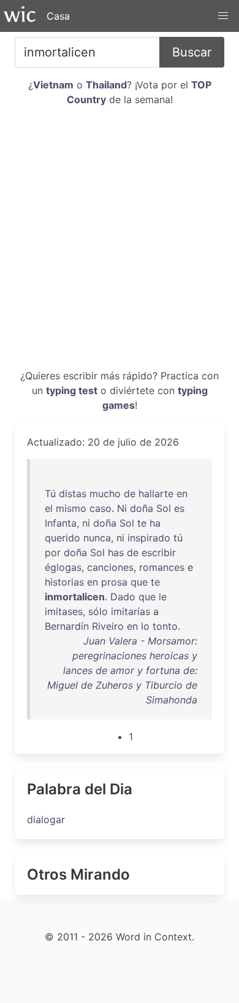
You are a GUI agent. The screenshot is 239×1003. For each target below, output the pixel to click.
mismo (71, 508)
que (139, 582)
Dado (122, 597)
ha (155, 523)
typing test (71, 390)
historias (64, 582)
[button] (223, 16)
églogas (63, 567)
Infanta (61, 523)
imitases (64, 611)
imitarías (130, 611)
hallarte (155, 493)
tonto (165, 626)
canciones (110, 567)
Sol (163, 508)
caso (100, 508)
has (116, 552)
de (129, 493)
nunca (97, 538)
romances (161, 567)
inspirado (148, 538)
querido (62, 538)
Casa (58, 16)
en (182, 493)
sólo (98, 611)
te (141, 523)
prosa (114, 582)
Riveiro (108, 626)
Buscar (191, 52)
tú (178, 538)
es (179, 508)
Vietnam (53, 85)
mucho (105, 493)
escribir (159, 552)
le (163, 597)
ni (86, 523)
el (49, 508)
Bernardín (67, 626)
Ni (122, 508)
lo (145, 626)
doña (141, 508)
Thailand (106, 85)
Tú (50, 493)
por (53, 552)
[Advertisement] (119, 242)
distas (72, 493)
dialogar (46, 819)
